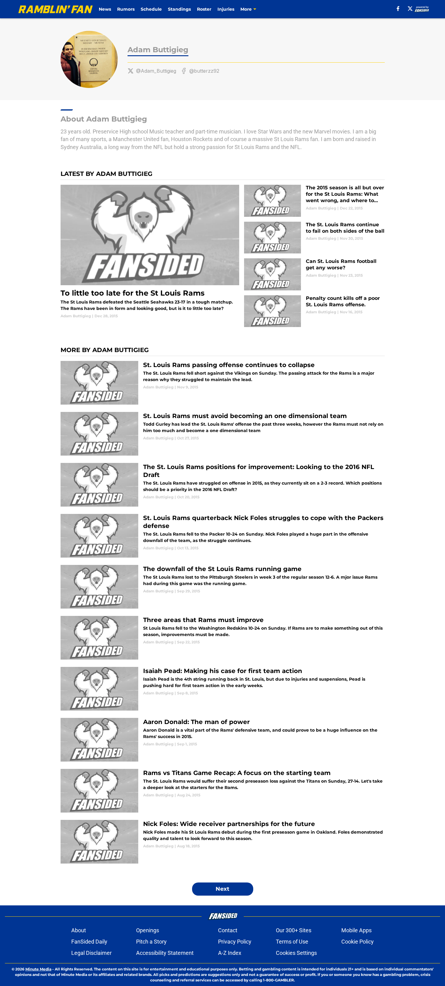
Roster (204, 9)
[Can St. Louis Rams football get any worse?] (314, 274)
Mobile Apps (356, 930)
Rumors (126, 9)
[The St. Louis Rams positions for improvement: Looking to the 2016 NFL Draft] (223, 485)
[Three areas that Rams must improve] (223, 638)
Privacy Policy (234, 941)
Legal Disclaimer (91, 953)
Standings (179, 9)
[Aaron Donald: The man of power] (223, 740)
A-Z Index (229, 953)
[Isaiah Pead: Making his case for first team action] (223, 689)
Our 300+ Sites (293, 930)
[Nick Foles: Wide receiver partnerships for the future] (223, 842)
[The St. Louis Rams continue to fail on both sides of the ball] (314, 238)
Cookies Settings (296, 953)
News (105, 9)
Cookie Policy (357, 941)
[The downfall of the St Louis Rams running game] (223, 587)
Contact (227, 930)
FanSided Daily (89, 941)
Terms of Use (292, 941)
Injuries (225, 9)
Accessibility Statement (165, 953)
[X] (410, 8)
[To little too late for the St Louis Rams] (150, 252)
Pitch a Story (151, 941)
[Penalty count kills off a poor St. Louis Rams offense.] (314, 311)
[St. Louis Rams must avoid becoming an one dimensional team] (223, 434)
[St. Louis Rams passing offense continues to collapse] (223, 383)
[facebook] (398, 8)
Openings (147, 930)
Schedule (151, 9)
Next (222, 889)
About (78, 930)
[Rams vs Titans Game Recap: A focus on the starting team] (223, 791)
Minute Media (38, 969)
